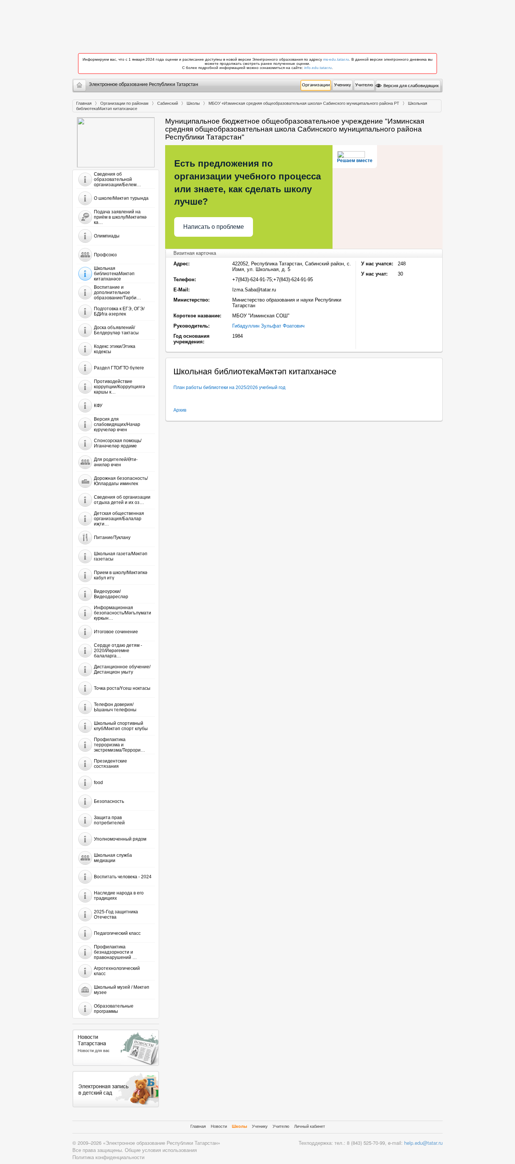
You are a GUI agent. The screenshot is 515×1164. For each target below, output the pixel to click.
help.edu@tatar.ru (423, 1142)
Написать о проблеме (213, 227)
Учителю (364, 85)
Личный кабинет (309, 1126)
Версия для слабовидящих (410, 85)
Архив (179, 410)
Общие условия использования (161, 1149)
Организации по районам (124, 103)
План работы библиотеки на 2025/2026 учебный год (229, 387)
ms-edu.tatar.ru (336, 59)
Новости (219, 1126)
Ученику (342, 85)
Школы (193, 103)
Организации (316, 85)
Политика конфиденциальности (108, 1157)
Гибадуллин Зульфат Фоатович (268, 326)
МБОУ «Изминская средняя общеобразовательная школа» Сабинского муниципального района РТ (303, 103)
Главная (84, 103)
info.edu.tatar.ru (318, 68)
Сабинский (167, 103)
